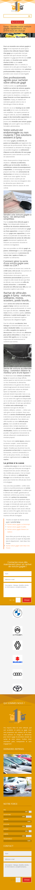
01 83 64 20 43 (18, 22)
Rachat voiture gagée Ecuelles (16, 527)
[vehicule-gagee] (18, 796)
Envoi (26, 600)
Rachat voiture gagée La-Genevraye (18, 524)
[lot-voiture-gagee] (18, 773)
